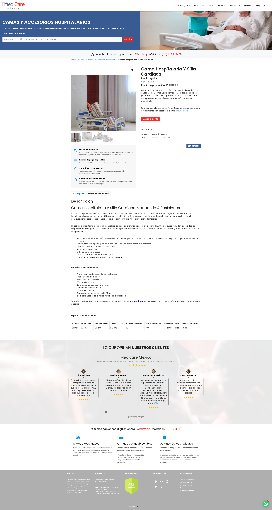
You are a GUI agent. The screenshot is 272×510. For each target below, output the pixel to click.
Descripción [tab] (78, 193)
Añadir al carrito (150, 119)
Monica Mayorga (118, 375)
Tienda (81, 59)
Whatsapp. (183, 111)
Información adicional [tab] (98, 193)
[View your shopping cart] (265, 5)
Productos (207, 5)
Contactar (233, 5)
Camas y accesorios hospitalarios (102, 59)
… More (157, 403)
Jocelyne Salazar (188, 375)
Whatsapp (143, 54)
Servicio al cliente (186, 485)
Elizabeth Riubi (83, 375)
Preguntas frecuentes (187, 488)
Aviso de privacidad (187, 491)
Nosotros (221, 5)
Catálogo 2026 (184, 5)
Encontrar (128, 39)
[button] (132, 70)
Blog (258, 5)
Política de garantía (187, 480)
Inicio (196, 5)
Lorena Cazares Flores (153, 375)
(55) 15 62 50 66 (172, 54)
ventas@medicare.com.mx (104, 480)
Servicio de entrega (187, 482)
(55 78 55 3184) (171, 429)
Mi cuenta (248, 5)
